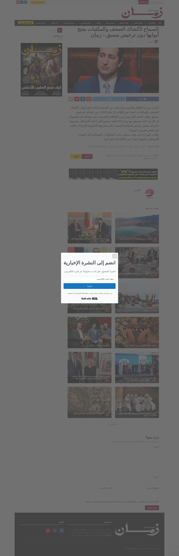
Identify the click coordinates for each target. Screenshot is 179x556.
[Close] (114, 256)
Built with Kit (89, 298)
